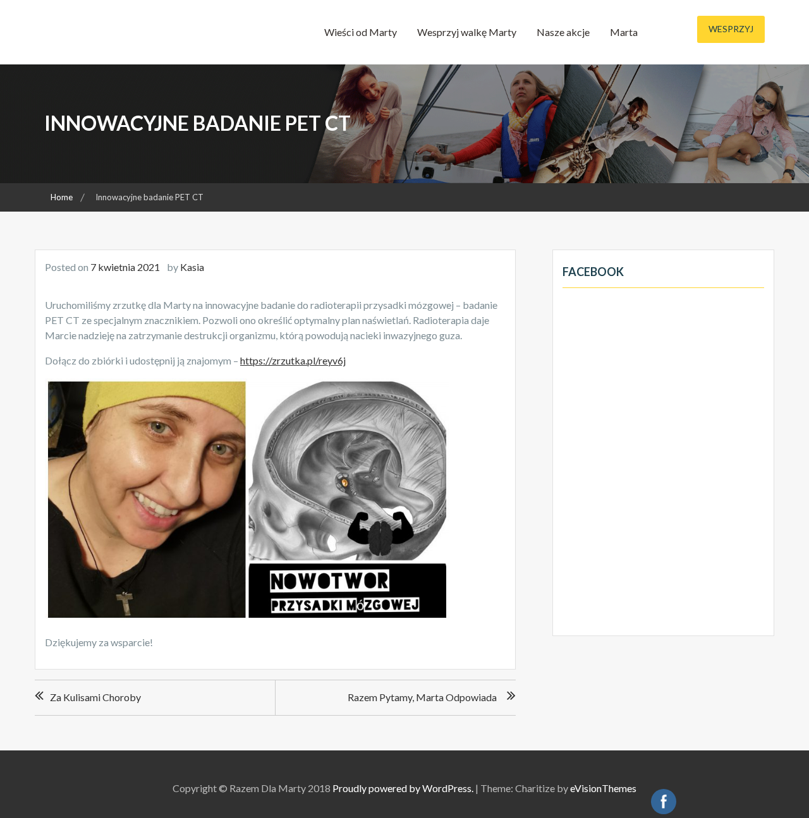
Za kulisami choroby (95, 697)
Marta (624, 32)
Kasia (192, 267)
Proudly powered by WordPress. (402, 788)
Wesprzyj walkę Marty (466, 32)
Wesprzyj (731, 28)
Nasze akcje (563, 32)
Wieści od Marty (360, 32)
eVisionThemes (603, 788)
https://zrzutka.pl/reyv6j (293, 360)
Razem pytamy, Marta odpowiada (422, 697)
